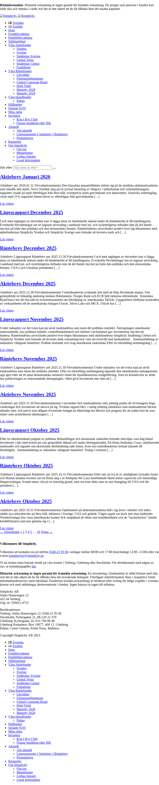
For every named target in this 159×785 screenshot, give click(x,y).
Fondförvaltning (18, 34)
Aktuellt (13, 127)
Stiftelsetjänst (16, 41)
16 (38, 532)
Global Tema (25, 60)
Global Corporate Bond (32, 82)
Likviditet (23, 75)
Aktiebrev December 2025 (27, 283)
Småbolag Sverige (28, 56)
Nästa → (47, 532)
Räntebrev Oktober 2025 (26, 465)
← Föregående (9, 532)
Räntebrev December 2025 (28, 248)
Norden (21, 49)
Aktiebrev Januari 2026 (25, 176)
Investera (14, 115)
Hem (11, 30)
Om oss (21, 149)
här (34, 566)
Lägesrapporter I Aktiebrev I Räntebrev (42, 134)
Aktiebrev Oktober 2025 (26, 501)
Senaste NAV (17, 108)
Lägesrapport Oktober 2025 (29, 430)
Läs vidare (7, 203)
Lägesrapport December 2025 (31, 212)
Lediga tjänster (26, 156)
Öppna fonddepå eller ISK (34, 123)
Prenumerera (25, 138)
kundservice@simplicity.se (26, 555)
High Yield (24, 86)
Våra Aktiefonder (19, 45)
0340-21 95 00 (58, 552)
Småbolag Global (28, 63)
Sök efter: (6, 167)
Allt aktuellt (24, 130)
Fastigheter (24, 67)
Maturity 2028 (26, 89)
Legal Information (28, 160)
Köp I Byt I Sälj (27, 119)
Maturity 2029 (26, 93)
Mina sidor (15, 112)
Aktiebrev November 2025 (28, 394)
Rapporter (14, 141)
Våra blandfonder (19, 97)
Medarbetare (25, 153)
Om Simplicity (17, 145)
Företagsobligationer (30, 78)
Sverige (21, 52)
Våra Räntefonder (20, 71)
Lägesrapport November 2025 (32, 319)
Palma (21, 101)
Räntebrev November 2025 (28, 358)
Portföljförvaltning (20, 37)
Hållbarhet (15, 104)
